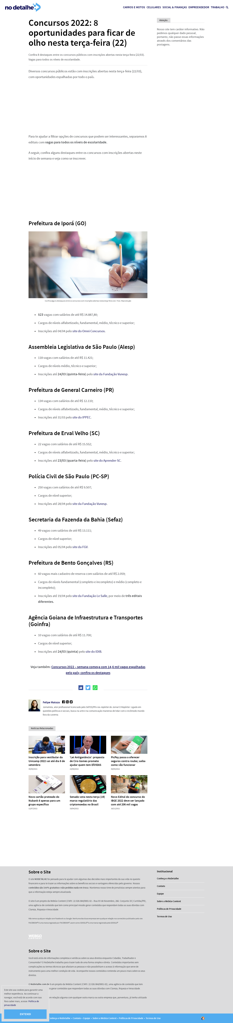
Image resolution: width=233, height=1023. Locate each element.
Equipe (160, 893)
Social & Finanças (174, 7)
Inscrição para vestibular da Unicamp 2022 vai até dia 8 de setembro (47, 761)
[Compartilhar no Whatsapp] (95, 687)
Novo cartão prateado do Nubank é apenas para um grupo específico (44, 800)
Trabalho (217, 7)
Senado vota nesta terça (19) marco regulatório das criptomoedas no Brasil (87, 800)
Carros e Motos (134, 7)
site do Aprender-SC (107, 460)
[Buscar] (227, 7)
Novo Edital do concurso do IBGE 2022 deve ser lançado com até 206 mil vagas (128, 800)
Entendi (25, 1014)
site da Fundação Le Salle (89, 596)
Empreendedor (198, 7)
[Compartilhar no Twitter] (88, 687)
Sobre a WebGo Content (169, 901)
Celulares (154, 7)
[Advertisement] (88, 107)
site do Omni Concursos (88, 331)
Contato (161, 886)
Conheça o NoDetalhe (168, 878)
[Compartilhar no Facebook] (80, 687)
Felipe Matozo (51, 702)
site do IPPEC (81, 417)
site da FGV (79, 547)
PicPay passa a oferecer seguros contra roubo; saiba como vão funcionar (128, 761)
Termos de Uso (164, 916)
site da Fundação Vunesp (110, 374)
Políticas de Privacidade (169, 908)
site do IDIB (93, 652)
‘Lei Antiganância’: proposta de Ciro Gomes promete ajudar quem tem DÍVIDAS (87, 761)
